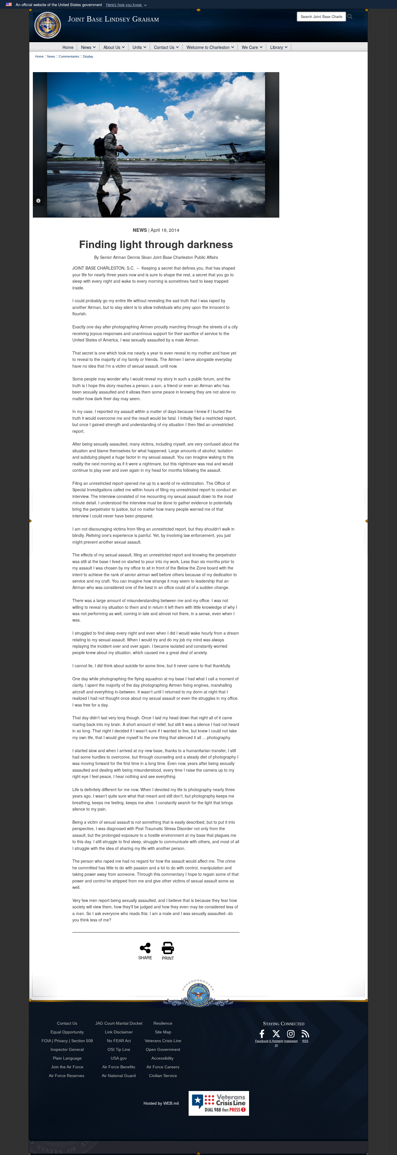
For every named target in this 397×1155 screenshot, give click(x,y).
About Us (111, 47)
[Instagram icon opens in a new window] (291, 1035)
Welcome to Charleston (208, 47)
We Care (250, 47)
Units (137, 47)
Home (68, 47)
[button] (127, 5)
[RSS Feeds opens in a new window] (305, 1035)
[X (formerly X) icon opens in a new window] (276, 1035)
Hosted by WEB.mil (161, 1103)
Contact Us (164, 47)
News (86, 47)
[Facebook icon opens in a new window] (262, 1035)
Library (276, 47)
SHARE (145, 957)
